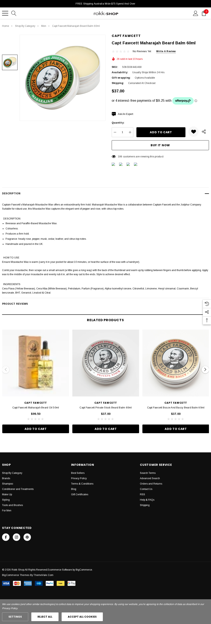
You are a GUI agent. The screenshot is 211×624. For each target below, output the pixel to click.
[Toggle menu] (5, 13)
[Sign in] (195, 13)
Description (11, 218)
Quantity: (118, 122)
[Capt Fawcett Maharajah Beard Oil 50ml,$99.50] (35, 363)
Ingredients (11, 284)
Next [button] (205, 369)
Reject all (45, 616)
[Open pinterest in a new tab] (27, 537)
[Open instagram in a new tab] (16, 537)
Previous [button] (5, 369)
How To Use (11, 257)
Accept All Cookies (82, 616)
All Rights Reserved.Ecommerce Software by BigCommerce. (59, 569)
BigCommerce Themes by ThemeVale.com (27, 575)
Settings (15, 616)
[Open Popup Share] (204, 131)
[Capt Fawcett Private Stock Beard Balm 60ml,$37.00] (105, 363)
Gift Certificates (79, 494)
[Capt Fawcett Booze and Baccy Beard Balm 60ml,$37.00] (175, 363)
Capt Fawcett (126, 35)
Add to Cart (36, 429)
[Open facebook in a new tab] (5, 537)
